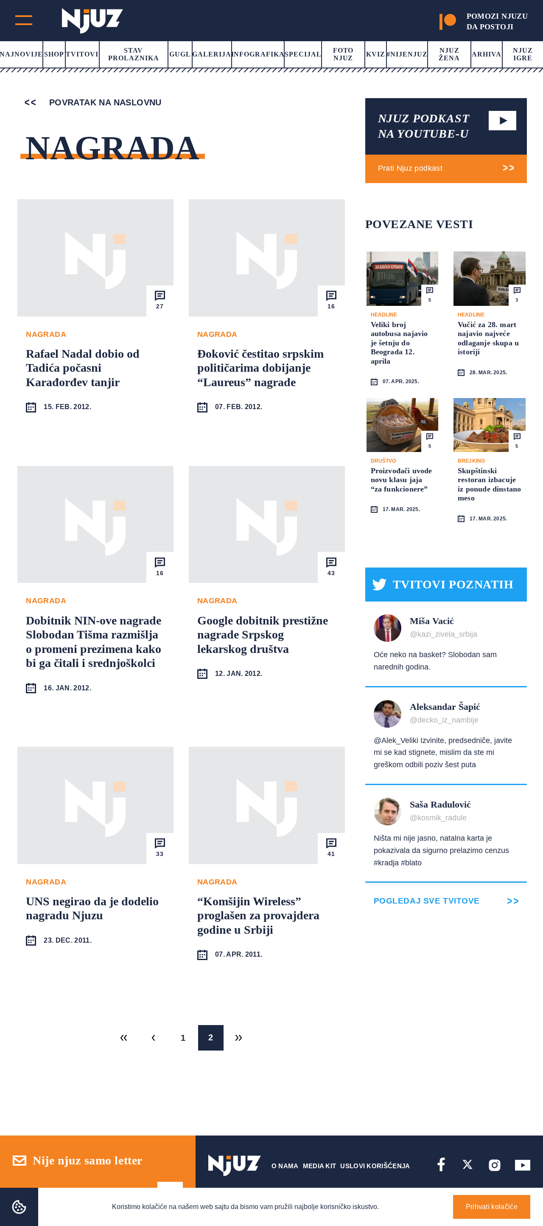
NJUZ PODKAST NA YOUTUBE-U (424, 126)
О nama (285, 1166)
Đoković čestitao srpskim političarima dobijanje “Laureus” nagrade (260, 368)
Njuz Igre (523, 54)
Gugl (180, 54)
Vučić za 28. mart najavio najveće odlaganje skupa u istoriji (488, 338)
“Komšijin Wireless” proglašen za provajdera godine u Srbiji (258, 915)
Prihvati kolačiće (492, 1206)
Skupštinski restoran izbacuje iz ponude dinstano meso (489, 484)
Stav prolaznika (133, 54)
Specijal (303, 54)
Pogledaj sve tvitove (427, 901)
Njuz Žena (449, 54)
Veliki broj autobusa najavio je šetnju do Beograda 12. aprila (399, 342)
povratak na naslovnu (103, 102)
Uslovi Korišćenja (375, 1166)
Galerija (211, 54)
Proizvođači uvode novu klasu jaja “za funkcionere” (401, 479)
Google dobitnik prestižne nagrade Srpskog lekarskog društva (262, 634)
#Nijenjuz (407, 54)
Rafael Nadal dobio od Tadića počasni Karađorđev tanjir (83, 368)
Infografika (258, 54)
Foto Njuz (343, 54)
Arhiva (486, 54)
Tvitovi (82, 54)
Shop (54, 54)
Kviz (375, 54)
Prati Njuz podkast (410, 168)
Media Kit (319, 1166)
